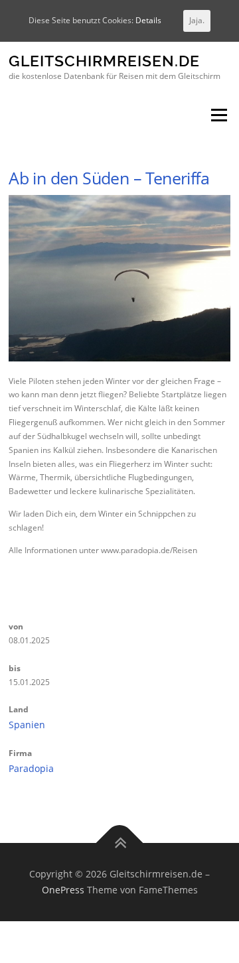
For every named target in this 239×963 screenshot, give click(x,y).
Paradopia (31, 768)
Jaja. (196, 20)
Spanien (27, 724)
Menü (217, 115)
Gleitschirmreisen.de (104, 61)
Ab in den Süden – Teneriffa (109, 177)
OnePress (63, 889)
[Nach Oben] (119, 843)
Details (148, 20)
